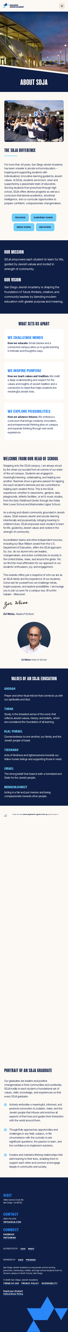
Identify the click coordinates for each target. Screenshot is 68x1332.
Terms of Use (11, 1283)
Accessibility (50, 1283)
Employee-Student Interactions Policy (13, 1292)
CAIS (22, 1248)
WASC (31, 1248)
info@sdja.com (12, 1222)
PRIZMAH (31, 1259)
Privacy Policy (30, 1283)
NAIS (20, 1259)
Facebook (8, 1234)
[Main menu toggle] (62, 6)
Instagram (9, 1237)
